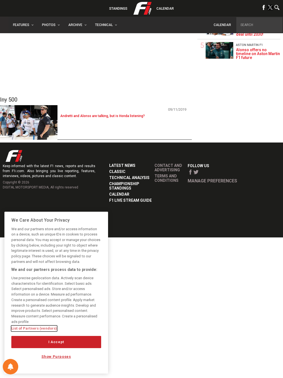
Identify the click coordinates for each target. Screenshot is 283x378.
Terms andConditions (166, 178)
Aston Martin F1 (249, 45)
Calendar (165, 9)
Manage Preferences (212, 180)
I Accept (56, 342)
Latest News (122, 165)
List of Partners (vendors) (34, 328)
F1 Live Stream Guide (130, 200)
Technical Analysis (129, 177)
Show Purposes (56, 356)
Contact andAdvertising (168, 167)
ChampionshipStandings (124, 186)
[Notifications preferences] (10, 366)
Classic (117, 171)
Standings (118, 9)
